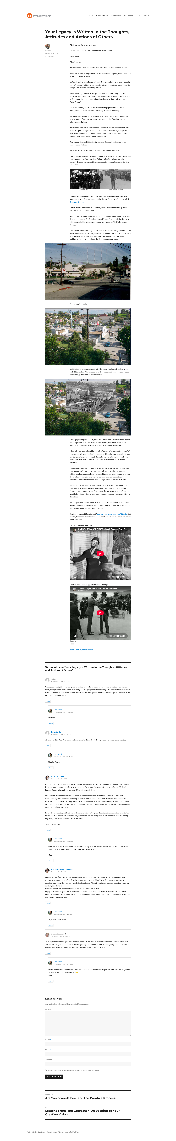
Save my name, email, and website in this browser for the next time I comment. (73, 1070)
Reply (48, 701)
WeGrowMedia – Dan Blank (36, 1132)
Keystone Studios (77, 202)
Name (48, 1040)
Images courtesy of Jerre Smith (81, 650)
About (90, 16)
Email (48, 1050)
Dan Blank (48, 50)
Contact (145, 16)
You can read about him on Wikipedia (112, 514)
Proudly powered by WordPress (69, 1132)
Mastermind (116, 16)
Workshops (128, 16)
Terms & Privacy (52, 1132)
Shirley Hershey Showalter (62, 869)
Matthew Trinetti (58, 776)
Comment (49, 1009)
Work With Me (102, 16)
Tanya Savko (56, 732)
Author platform (50, 56)
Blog (138, 16)
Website (48, 1060)
